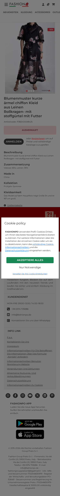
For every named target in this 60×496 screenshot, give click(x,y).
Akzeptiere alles (30, 260)
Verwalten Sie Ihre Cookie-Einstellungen (30, 274)
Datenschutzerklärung (17, 250)
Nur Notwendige (30, 267)
